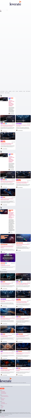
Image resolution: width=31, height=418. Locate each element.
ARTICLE (6, 91)
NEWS (24, 91)
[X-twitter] (2, 410)
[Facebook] (4, 410)
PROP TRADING (28, 91)
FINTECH (17, 91)
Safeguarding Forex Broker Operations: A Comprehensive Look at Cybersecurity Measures (11, 215)
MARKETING (20, 91)
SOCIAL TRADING (20, 351)
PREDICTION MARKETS (18, 180)
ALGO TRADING (2, 91)
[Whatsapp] (1, 412)
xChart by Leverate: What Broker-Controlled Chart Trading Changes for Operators (11, 103)
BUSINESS (10, 91)
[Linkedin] (1, 410)
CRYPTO (13, 91)
